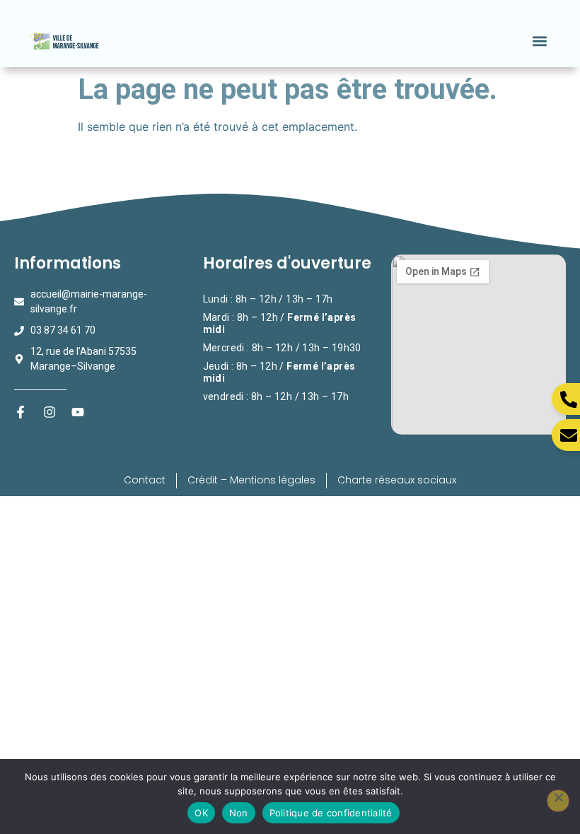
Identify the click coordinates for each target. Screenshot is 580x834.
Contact (145, 480)
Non (238, 812)
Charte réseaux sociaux (396, 480)
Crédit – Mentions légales (251, 480)
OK (201, 812)
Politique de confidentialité (331, 812)
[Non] (558, 800)
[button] (539, 40)
